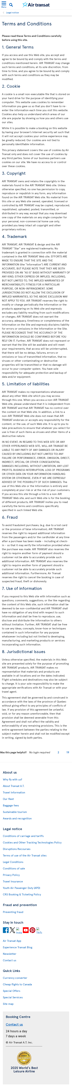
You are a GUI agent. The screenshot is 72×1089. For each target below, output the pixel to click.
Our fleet (8, 799)
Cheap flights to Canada (17, 984)
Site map (8, 1004)
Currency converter (15, 978)
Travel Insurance (13, 881)
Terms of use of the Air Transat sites (24, 855)
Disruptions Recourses (16, 849)
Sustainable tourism (15, 812)
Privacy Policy (11, 875)
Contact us (9, 960)
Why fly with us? (12, 779)
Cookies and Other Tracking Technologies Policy (32, 842)
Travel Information (14, 792)
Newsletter (9, 954)
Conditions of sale (14, 868)
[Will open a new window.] (6, 930)
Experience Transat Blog (17, 947)
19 (67, 752)
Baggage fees (11, 805)
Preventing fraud (13, 912)
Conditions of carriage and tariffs (23, 836)
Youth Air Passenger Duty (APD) (21, 888)
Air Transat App (12, 941)
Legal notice (12, 12)
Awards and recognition (17, 818)
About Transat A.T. (13, 786)
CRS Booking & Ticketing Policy (22, 894)
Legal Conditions (13, 862)
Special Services (13, 997)
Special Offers (11, 991)
